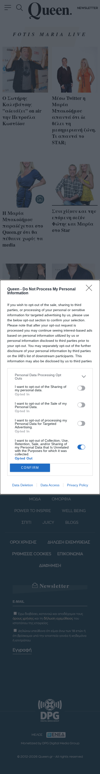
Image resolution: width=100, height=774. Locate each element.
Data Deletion (22, 485)
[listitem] (50, 376)
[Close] (90, 289)
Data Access (50, 485)
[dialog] (50, 387)
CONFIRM (30, 467)
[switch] (81, 388)
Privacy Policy (77, 485)
